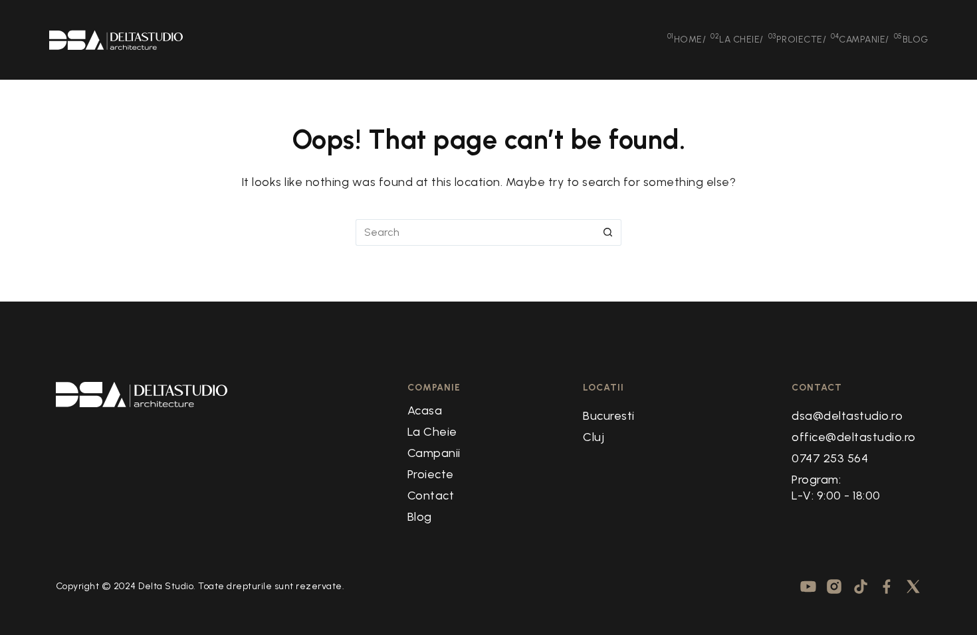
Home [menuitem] (686, 38)
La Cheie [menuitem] (737, 38)
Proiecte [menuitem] (797, 38)
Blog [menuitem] (911, 38)
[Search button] (608, 232)
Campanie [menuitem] (860, 38)
